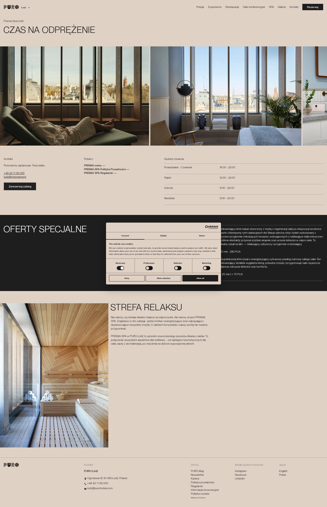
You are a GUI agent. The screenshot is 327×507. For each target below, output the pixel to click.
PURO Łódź (91, 471)
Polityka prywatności (202, 482)
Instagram (241, 471)
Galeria (282, 7)
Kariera (195, 478)
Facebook (241, 474)
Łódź (23, 7)
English (283, 471)
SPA (271, 7)
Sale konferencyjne (254, 7)
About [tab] (202, 235)
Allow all (200, 278)
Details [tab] (163, 235)
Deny (127, 278)
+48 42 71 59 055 (14, 173)
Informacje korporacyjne (205, 489)
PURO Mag (197, 471)
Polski (282, 474)
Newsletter (197, 474)
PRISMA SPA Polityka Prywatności (105, 169)
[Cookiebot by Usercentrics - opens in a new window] (207, 227)
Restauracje (232, 7)
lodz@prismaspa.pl (15, 176)
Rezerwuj (312, 7)
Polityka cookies (200, 493)
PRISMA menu (92, 165)
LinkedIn (240, 478)
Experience (215, 7)
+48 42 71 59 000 (97, 483)
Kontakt (294, 7)
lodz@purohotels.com (100, 488)
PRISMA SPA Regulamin (98, 173)
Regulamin (197, 486)
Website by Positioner (198, 498)
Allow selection (163, 278)
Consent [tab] (125, 235)
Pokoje (200, 7)
